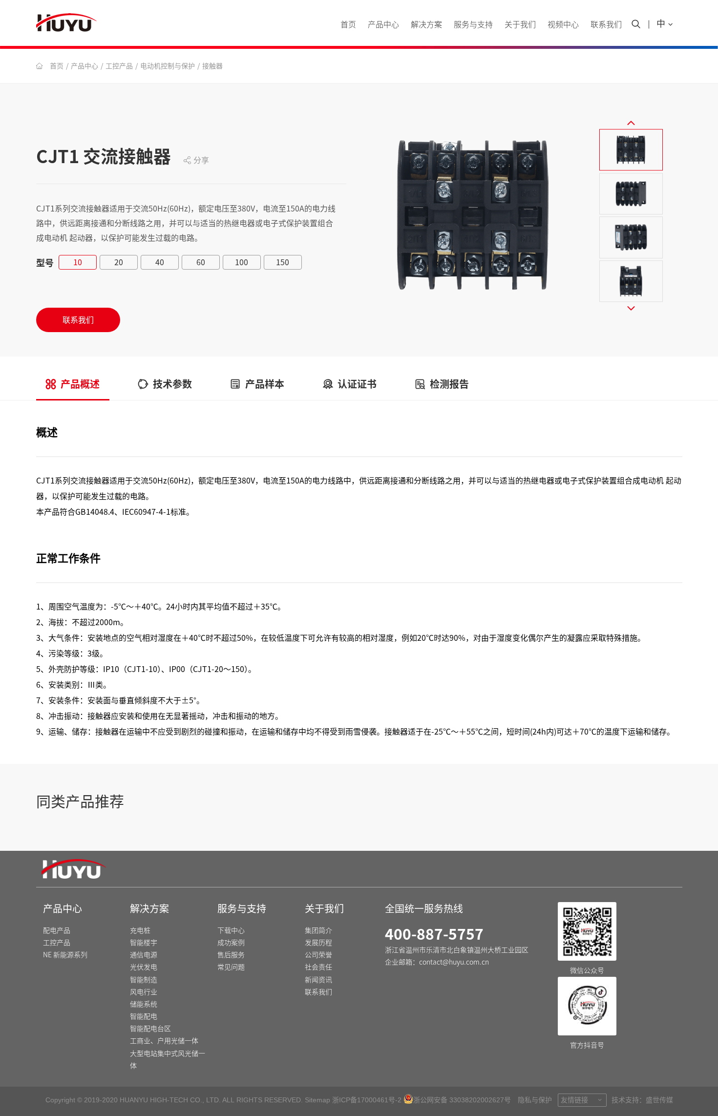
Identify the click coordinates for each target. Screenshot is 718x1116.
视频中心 (563, 24)
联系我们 (606, 24)
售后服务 (231, 954)
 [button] (631, 122)
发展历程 (318, 942)
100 (241, 262)
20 (118, 262)
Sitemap (317, 1100)
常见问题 (231, 967)
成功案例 (231, 942)
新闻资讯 (318, 979)
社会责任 (318, 967)
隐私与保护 (535, 1100)
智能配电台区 (150, 1028)
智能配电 (143, 1016)
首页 (348, 24)
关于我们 (520, 24)
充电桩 (140, 930)
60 (200, 262)
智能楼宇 (143, 942)
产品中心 (84, 66)
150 (282, 262)
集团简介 (318, 930)
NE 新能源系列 (65, 954)
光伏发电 (143, 967)
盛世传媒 (659, 1100)
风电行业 (143, 992)
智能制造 (143, 979)
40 (159, 262)
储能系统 (143, 1004)
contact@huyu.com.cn (454, 962)
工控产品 (119, 66)
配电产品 (56, 930)
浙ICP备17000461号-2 (366, 1100)
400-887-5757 (434, 934)
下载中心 (231, 930)
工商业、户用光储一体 (164, 1040)
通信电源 (143, 954)
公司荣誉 (318, 954)
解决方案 (426, 24)
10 (77, 262)
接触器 (212, 66)
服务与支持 (241, 908)
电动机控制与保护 (167, 66)
